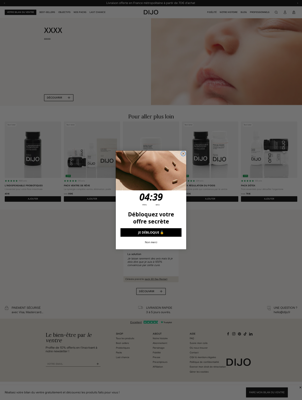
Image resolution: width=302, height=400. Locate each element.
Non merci (151, 242)
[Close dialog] (183, 153)
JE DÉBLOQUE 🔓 (151, 232)
